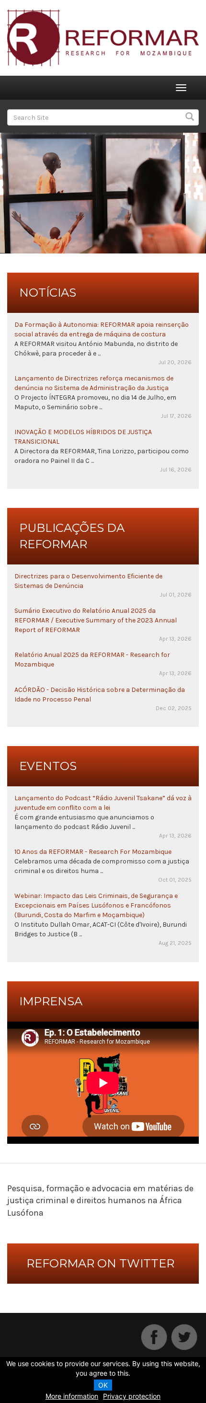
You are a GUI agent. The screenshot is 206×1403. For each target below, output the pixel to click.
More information (72, 1396)
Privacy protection (131, 1396)
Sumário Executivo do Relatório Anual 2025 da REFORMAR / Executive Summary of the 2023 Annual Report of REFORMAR (95, 620)
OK (103, 1385)
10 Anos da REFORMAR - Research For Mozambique (93, 852)
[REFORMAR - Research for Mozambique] (103, 37)
